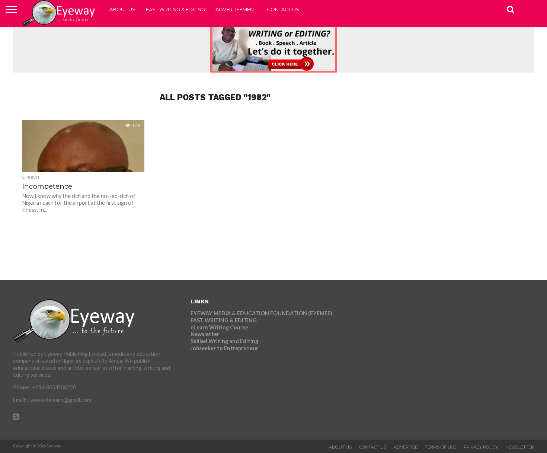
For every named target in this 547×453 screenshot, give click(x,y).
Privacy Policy (481, 447)
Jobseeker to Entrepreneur (224, 348)
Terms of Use (440, 447)
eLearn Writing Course (219, 327)
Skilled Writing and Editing (224, 341)
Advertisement (235, 9)
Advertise (406, 447)
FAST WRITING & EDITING (175, 9)
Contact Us (283, 9)
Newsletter (205, 334)
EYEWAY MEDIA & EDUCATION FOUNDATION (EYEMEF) (261, 313)
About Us (122, 9)
